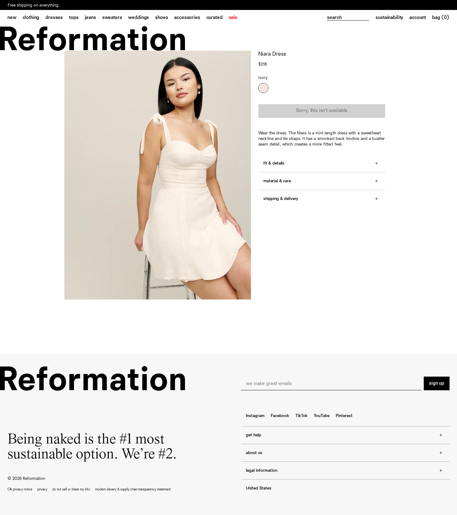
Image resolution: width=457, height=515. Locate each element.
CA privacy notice (19, 489)
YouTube (322, 416)
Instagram (255, 416)
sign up (436, 383)
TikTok (301, 416)
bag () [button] (441, 17)
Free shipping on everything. (34, 5)
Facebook (280, 416)
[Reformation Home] (228, 38)
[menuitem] (15, 18)
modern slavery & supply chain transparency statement (133, 489)
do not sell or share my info (71, 489)
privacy (42, 489)
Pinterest (344, 416)
